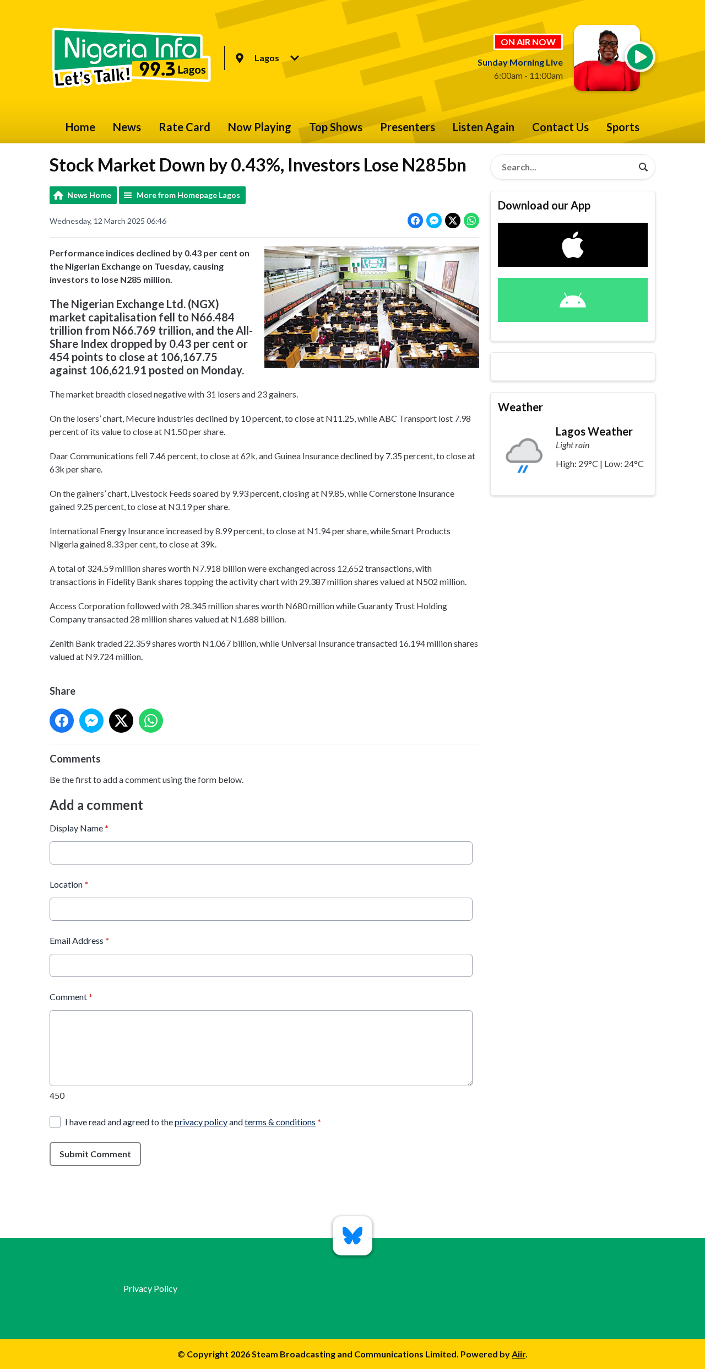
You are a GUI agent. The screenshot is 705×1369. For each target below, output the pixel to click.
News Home (89, 195)
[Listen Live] (640, 56)
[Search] (643, 167)
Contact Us (560, 126)
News (127, 126)
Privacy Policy (150, 1288)
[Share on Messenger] (434, 220)
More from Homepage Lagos (188, 195)
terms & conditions (280, 1121)
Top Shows (335, 126)
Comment (71, 996)
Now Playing (259, 126)
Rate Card (184, 126)
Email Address (79, 940)
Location (69, 884)
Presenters (407, 126)
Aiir (518, 1354)
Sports (622, 126)
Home (80, 126)
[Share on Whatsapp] (471, 220)
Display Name (79, 828)
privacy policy (201, 1121)
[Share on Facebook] (415, 220)
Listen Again (483, 126)
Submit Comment (95, 1153)
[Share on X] (452, 220)
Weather (520, 407)
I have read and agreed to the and (193, 1121)
